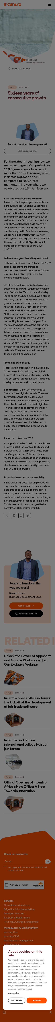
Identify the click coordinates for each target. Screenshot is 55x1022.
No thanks (16, 1001)
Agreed (37, 1000)
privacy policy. (13, 993)
